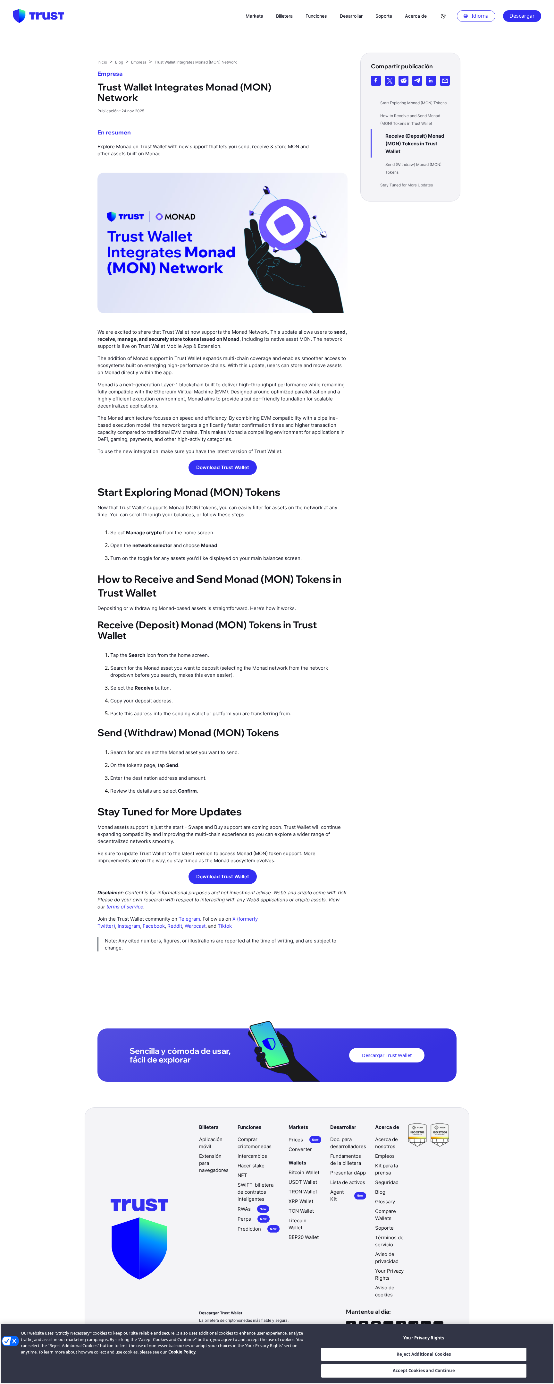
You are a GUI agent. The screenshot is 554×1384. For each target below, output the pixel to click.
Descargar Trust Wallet (387, 1055)
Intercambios (252, 1156)
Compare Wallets (385, 1214)
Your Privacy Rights (423, 1338)
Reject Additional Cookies (424, 1354)
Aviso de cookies (384, 1291)
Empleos (385, 1156)
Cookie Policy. (182, 1352)
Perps (252, 1219)
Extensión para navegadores (214, 1163)
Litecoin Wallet (297, 1224)
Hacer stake (251, 1166)
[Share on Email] (445, 81)
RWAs (252, 1209)
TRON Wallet (303, 1192)
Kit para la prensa (386, 1169)
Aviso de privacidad (387, 1257)
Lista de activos (347, 1182)
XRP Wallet (301, 1201)
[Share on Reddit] (403, 81)
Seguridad (387, 1182)
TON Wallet (301, 1211)
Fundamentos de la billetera (345, 1159)
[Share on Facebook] (376, 81)
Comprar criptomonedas (255, 1142)
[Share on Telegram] (417, 81)
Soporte (384, 1228)
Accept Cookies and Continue (424, 1370)
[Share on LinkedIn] (431, 81)
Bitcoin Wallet (304, 1172)
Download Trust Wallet (222, 467)
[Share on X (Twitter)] (390, 81)
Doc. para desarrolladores (348, 1142)
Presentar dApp (348, 1173)
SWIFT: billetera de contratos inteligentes (255, 1192)
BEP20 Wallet (304, 1237)
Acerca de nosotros (386, 1142)
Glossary (385, 1202)
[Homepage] (38, 16)
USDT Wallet (303, 1182)
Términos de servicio (389, 1241)
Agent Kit (347, 1195)
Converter (300, 1149)
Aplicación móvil (210, 1142)
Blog (380, 1192)
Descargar (522, 15)
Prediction (257, 1229)
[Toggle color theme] (443, 16)
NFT (242, 1175)
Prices (304, 1140)
